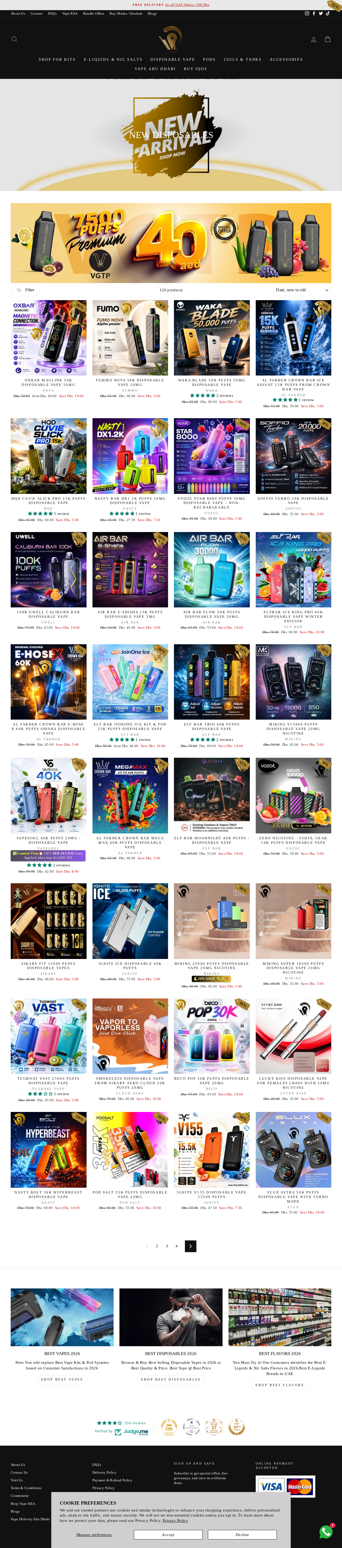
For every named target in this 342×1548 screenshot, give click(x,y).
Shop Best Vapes (62, 1379)
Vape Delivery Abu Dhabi (30, 1519)
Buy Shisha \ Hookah (126, 13)
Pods (209, 60)
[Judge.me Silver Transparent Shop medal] (191, 1427)
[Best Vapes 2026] (62, 1317)
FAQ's (52, 13)
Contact (36, 13)
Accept (168, 1535)
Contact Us (19, 1472)
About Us (18, 13)
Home (169, 125)
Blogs (152, 13)
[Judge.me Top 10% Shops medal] (236, 1427)
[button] (203, 395)
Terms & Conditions (26, 1488)
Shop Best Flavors (279, 1385)
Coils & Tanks (243, 60)
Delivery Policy (104, 1472)
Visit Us (17, 1480)
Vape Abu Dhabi (155, 69)
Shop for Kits (57, 60)
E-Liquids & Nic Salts (113, 60)
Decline (242, 1535)
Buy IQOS (195, 69)
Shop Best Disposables (171, 1379)
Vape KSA (70, 13)
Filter (29, 290)
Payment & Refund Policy (112, 1480)
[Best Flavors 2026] (279, 1317)
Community (20, 1496)
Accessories (286, 60)
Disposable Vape (172, 60)
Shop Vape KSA (23, 1504)
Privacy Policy (175, 1520)
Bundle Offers (93, 13)
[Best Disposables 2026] (170, 1317)
